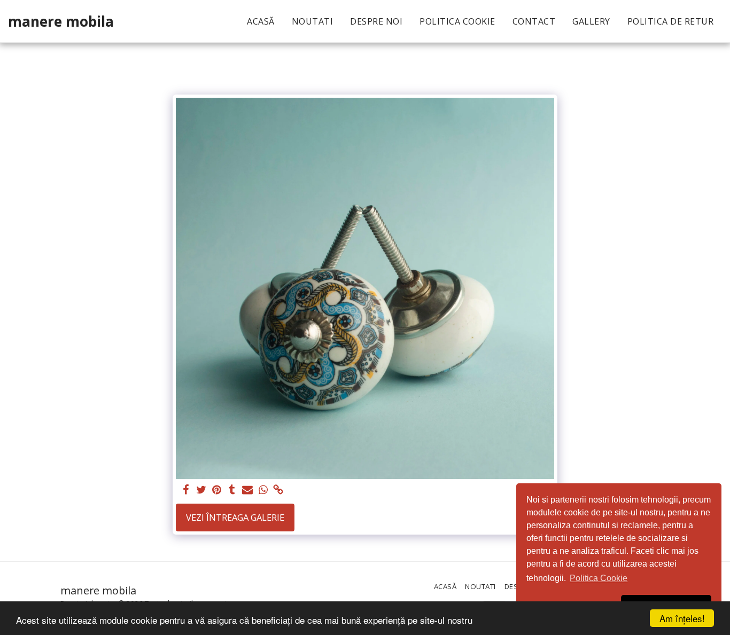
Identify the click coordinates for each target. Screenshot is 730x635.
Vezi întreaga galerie (235, 517)
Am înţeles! (682, 618)
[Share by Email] (247, 490)
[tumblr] (232, 490)
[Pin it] (216, 490)
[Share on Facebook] (185, 490)
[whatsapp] (263, 490)
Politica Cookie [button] (598, 578)
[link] (278, 490)
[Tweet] (201, 490)
